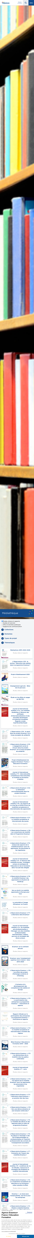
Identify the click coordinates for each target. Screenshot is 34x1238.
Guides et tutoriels (9, 623)
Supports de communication (12, 626)
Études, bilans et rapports (11, 621)
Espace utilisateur (19, 2)
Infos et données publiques (12, 624)
